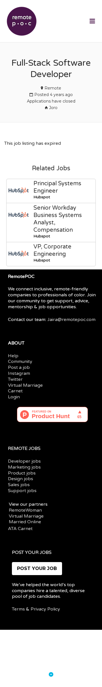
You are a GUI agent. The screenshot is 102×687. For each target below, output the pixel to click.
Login (14, 397)
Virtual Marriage (25, 385)
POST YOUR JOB (37, 568)
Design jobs (20, 479)
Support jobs (22, 491)
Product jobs (22, 473)
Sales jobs (19, 485)
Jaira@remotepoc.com (71, 319)
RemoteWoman (25, 510)
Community (20, 361)
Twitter (15, 379)
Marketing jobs (24, 467)
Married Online (25, 522)
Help (13, 356)
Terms (18, 609)
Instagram (19, 373)
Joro (53, 107)
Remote (52, 88)
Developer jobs (24, 461)
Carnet (15, 391)
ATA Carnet (20, 528)
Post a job (19, 367)
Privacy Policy (45, 609)
